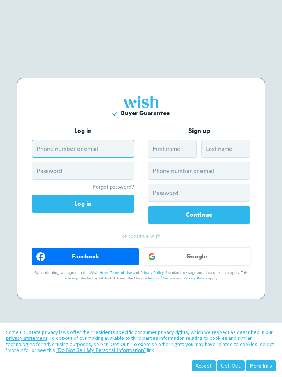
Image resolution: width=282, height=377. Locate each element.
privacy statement (26, 338)
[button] (85, 256)
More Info (261, 365)
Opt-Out (231, 365)
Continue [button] (199, 215)
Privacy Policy (151, 272)
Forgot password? (113, 186)
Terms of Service (161, 278)
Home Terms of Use (116, 272)
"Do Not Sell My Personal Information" (101, 350)
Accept (204, 365)
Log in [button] (83, 204)
